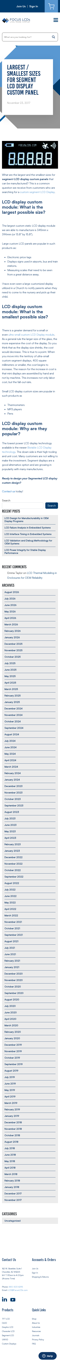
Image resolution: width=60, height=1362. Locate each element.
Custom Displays (9, 1343)
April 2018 (10, 1167)
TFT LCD (6, 1319)
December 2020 (13, 973)
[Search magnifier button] (53, 37)
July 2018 (9, 1148)
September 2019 (13, 1064)
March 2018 (10, 1174)
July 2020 (10, 1006)
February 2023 (12, 844)
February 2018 (12, 1180)
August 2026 (11, 592)
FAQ (34, 1343)
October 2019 (12, 1057)
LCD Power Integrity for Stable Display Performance (25, 551)
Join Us (21, 6)
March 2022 (11, 915)
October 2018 (12, 1135)
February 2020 (12, 1031)
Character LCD (8, 1331)
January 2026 (12, 637)
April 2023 (10, 837)
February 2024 (12, 773)
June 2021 (10, 954)
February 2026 (12, 630)
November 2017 (13, 1200)
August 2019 (11, 1070)
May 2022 (10, 902)
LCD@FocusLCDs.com (18, 1290)
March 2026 (11, 624)
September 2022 (13, 876)
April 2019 (10, 1096)
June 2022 (10, 896)
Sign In (33, 6)
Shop (34, 1319)
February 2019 (12, 1109)
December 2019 (13, 1044)
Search (6, 500)
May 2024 (10, 753)
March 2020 (11, 1025)
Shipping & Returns (40, 1277)
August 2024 (11, 734)
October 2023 (12, 799)
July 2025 (10, 663)
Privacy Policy (38, 1339)
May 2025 (10, 676)
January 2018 (11, 1187)
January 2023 (12, 850)
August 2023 (11, 812)
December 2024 (13, 708)
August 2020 (11, 999)
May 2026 (10, 611)
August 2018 (11, 1141)
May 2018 (9, 1161)
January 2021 (11, 967)
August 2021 (11, 941)
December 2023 (13, 786)
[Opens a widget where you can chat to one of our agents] (47, 1356)
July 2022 (10, 889)
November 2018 (13, 1128)
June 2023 (10, 824)
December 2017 (13, 1193)
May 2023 (10, 831)
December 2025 (13, 643)
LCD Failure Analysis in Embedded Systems (27, 527)
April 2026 (10, 617)
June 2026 (10, 605)
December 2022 (13, 857)
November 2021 (13, 921)
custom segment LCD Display (37, 192)
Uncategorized (12, 1220)
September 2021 (13, 934)
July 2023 (10, 818)
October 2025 (12, 656)
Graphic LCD (7, 1327)
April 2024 (10, 760)
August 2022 (11, 883)
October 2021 (12, 928)
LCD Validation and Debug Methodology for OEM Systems (28, 542)
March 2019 (10, 1103)
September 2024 (13, 727)
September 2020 (14, 993)
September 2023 (13, 805)
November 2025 (13, 650)
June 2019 (10, 1083)
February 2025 (12, 695)
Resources (36, 1331)
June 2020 (10, 1012)
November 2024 (13, 714)
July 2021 (9, 947)
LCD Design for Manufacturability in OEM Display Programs (26, 519)
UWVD (5, 1339)
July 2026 (10, 598)
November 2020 (13, 980)
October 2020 (12, 986)
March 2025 (11, 689)
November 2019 (13, 1051)
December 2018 (13, 1122)
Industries (36, 1327)
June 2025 (10, 669)
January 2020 (12, 1038)
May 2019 (9, 1090)
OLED (4, 1323)
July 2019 (9, 1077)
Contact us (8, 491)
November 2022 (13, 863)
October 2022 (12, 870)
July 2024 (10, 740)
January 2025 (12, 702)
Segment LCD (8, 1335)
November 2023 (13, 792)
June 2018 (10, 1154)
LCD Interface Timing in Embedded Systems (28, 534)
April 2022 (10, 909)
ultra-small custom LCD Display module (31, 334)
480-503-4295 (16, 1287)
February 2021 (12, 960)
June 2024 (10, 747)
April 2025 (10, 682)
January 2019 (11, 1115)
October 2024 (12, 721)
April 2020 (10, 1018)
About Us (36, 1323)
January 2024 (12, 779)
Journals (35, 1335)
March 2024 (11, 766)
